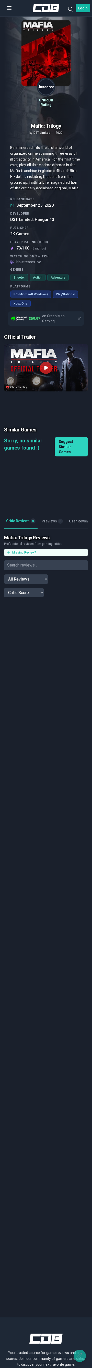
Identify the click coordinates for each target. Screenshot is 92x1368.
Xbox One (20, 303)
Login (83, 8)
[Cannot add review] (80, 1356)
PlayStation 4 (65, 294)
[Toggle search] (70, 10)
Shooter (19, 277)
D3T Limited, (22, 219)
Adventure (58, 277)
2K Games (19, 233)
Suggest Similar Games (66, 447)
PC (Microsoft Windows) (31, 294)
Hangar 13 (44, 219)
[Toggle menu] (9, 8)
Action (37, 277)
